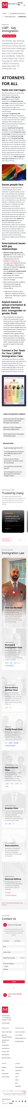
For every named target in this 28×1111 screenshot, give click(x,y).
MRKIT (11, 1103)
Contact (17, 1073)
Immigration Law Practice (17, 13)
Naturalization (5, 1054)
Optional (23, 958)
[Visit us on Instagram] (16, 1101)
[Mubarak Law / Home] (6, 1010)
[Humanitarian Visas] (14, 775)
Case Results (5, 539)
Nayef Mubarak (19, 1067)
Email (4, 946)
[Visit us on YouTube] (25, 1101)
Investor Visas (5, 1051)
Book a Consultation (9, 36)
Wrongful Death (19, 1041)
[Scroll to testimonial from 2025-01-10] (23, 539)
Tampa (24, 1092)
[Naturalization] (14, 850)
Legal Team (18, 1070)
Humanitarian (5, 1048)
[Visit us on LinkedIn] (22, 1101)
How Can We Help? (7, 1032)
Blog (16, 1083)
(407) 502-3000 (20, 4)
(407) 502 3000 (11, 367)
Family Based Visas (10, 17)
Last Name (17, 941)
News (16, 1076)
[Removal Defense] (14, 886)
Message (5, 969)
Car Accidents (18, 1035)
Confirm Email (6, 952)
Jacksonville (23, 1091)
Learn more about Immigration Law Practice (12, 904)
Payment (4, 1067)
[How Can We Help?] (14, 614)
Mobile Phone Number (9, 958)
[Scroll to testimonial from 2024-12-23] (24, 539)
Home (4, 13)
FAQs (3, 1070)
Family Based (5, 1045)
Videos (17, 1080)
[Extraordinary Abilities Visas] (14, 696)
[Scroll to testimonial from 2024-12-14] (25, 539)
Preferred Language (8, 963)
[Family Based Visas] (14, 736)
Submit (14, 981)
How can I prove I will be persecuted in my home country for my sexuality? (13, 461)
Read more (8, 523)
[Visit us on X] (19, 1101)
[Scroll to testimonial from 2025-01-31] (20, 539)
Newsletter (18, 1086)
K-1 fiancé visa (13, 261)
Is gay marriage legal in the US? (13, 448)
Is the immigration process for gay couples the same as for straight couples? (13, 474)
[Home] (5, 5)
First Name (6, 941)
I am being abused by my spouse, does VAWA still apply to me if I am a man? (14, 453)
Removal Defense (6, 1058)
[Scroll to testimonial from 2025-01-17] (22, 539)
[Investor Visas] (14, 815)
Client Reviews (6, 541)
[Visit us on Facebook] (13, 1101)
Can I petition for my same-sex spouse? (13, 467)
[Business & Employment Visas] (14, 654)
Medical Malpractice (20, 1038)
